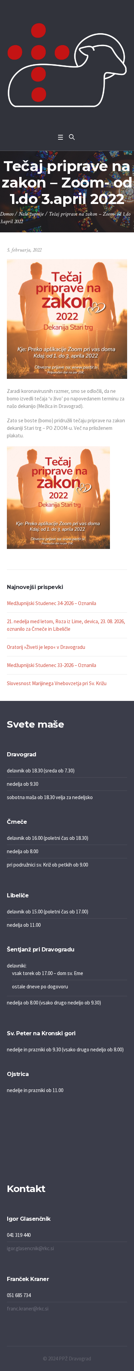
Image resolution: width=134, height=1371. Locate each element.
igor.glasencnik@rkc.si (30, 1248)
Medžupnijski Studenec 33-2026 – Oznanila (51, 665)
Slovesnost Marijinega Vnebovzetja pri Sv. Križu (57, 683)
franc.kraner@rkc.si (27, 1308)
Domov (6, 214)
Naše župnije (31, 214)
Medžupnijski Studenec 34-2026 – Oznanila (51, 603)
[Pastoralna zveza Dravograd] (67, 65)
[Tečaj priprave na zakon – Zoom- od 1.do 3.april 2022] (67, 318)
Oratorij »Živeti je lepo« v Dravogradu (46, 647)
